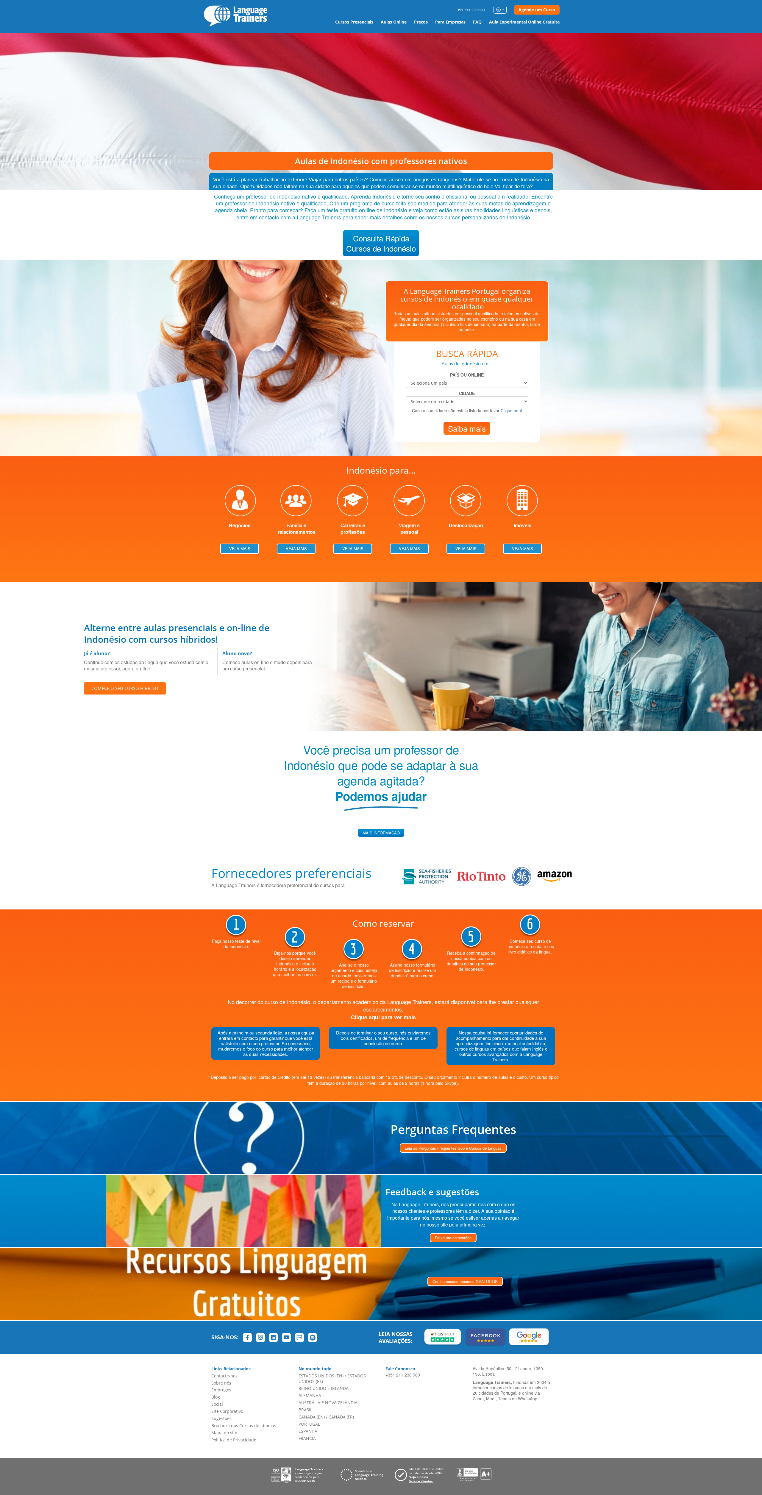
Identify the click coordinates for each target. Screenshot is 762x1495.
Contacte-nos (224, 1376)
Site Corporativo (227, 1411)
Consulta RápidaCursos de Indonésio (381, 243)
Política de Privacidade (233, 1440)
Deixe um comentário (453, 1237)
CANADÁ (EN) (312, 1417)
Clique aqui (511, 410)
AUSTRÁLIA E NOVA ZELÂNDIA (328, 1402)
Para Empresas (450, 22)
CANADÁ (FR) (341, 1417)
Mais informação (381, 833)
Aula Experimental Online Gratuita (524, 22)
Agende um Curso (537, 10)
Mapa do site (224, 1432)
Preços (421, 22)
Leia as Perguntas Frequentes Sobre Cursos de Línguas (453, 1148)
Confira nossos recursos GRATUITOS (465, 1281)
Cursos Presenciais (354, 22)
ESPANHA (308, 1431)
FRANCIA (307, 1438)
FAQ (477, 22)
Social (217, 1404)
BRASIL (305, 1410)
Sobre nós (221, 1383)
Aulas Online (394, 22)
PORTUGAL (309, 1424)
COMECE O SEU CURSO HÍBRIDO (124, 688)
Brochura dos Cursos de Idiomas (243, 1425)
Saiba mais (467, 428)
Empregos (221, 1390)
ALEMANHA (310, 1395)
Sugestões (221, 1418)
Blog (215, 1397)
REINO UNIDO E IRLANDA (324, 1388)
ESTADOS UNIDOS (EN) (321, 1376)
